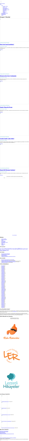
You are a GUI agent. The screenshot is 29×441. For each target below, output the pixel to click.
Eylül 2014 (3, 307)
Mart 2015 (3, 304)
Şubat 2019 (3, 301)
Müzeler (18, 249)
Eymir (24, 248)
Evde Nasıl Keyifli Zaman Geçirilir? (6, 414)
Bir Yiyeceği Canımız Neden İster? (6, 253)
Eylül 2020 (3, 288)
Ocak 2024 (3, 271)
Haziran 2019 (3, 298)
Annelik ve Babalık (5, 6)
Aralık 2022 (3, 275)
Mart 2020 (3, 292)
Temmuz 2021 (3, 281)
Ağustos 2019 (3, 297)
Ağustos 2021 (3, 280)
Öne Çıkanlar (4, 250)
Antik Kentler (10, 248)
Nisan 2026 (3, 266)
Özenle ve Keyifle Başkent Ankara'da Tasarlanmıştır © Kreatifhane (8, 437)
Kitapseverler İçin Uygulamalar (8, 76)
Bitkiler (19, 248)
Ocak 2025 (3, 269)
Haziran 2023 (3, 273)
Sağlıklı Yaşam (5, 11)
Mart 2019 (3, 300)
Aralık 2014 (3, 305)
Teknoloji (4, 12)
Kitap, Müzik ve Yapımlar (6, 9)
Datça (22, 248)
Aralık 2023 (3, 272)
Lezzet (2, 243)
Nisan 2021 (3, 283)
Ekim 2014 (3, 306)
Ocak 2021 (3, 285)
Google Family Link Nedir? (7, 138)
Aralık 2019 (3, 294)
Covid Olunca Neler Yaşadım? (5, 401)
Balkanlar (16, 248)
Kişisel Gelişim (3, 241)
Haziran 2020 (3, 290)
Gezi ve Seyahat (5, 7)
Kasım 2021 (3, 278)
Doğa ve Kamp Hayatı (5, 8)
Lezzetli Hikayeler (4, 14)
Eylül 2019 (3, 296)
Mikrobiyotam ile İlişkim (4, 255)
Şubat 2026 (3, 267)
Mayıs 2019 (3, 299)
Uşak (21, 249)
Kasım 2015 (3, 303)
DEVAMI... (1, 49)
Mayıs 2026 (3, 265)
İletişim (2, 15)
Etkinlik (2, 240)
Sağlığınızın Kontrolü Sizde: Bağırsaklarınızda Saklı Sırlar (8, 256)
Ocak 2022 (3, 277)
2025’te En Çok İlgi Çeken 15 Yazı (6, 260)
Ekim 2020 (3, 287)
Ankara (6, 248)
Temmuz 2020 (3, 289)
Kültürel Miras (4, 10)
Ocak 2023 (3, 274)
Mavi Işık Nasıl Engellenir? (7, 44)
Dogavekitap (12, 259)
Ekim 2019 (3, 295)
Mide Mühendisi (3, 13)
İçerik (2, 5)
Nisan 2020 (3, 291)
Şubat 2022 (3, 276)
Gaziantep (27, 248)
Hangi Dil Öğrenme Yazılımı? (7, 170)
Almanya (3, 248)
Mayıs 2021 (3, 282)
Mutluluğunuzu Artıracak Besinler (6, 254)
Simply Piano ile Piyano (6, 107)
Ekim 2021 (3, 279)
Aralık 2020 (3, 286)
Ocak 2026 (3, 268)
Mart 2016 (3, 302)
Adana (1, 248)
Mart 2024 (3, 270)
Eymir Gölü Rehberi (2, 432)
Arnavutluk (13, 248)
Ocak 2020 (3, 293)
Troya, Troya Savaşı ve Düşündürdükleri (6, 421)
